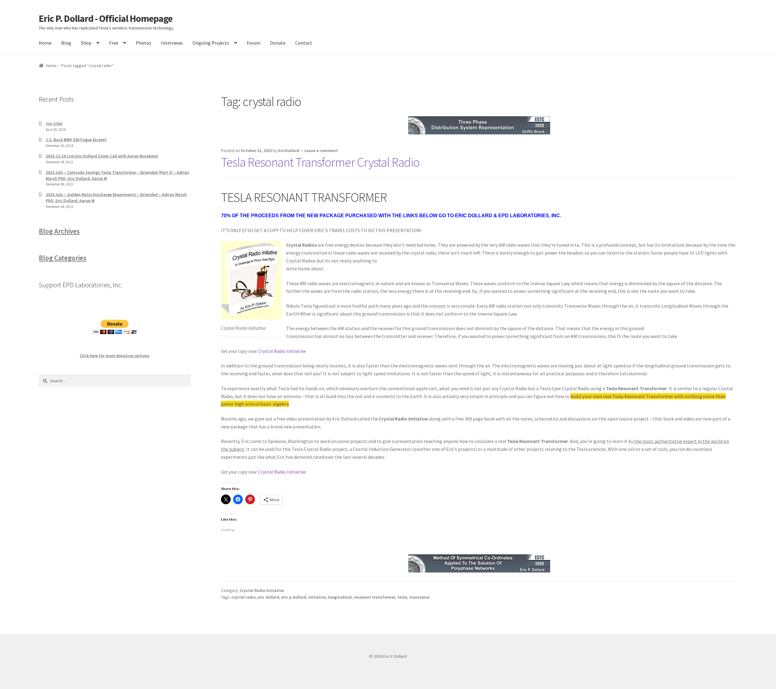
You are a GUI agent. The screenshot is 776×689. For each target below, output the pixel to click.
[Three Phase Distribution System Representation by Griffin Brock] (479, 125)
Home (45, 43)
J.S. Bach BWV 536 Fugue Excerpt (76, 139)
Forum (253, 43)
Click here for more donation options (114, 355)
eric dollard (268, 597)
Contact (303, 43)
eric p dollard (293, 597)
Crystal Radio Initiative (282, 351)
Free (113, 43)
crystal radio (243, 597)
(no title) (54, 123)
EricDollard (288, 150)
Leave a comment (321, 150)
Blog (66, 43)
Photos (143, 43)
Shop (86, 43)
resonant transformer (374, 597)
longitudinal (340, 597)
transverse (419, 597)
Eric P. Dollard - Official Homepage (105, 18)
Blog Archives (59, 231)
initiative (317, 597)
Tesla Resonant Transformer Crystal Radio (320, 162)
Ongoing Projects (210, 43)
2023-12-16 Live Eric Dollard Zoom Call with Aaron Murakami (102, 156)
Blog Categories (62, 258)
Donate (278, 43)
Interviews (172, 43)
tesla (402, 597)
